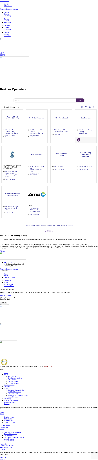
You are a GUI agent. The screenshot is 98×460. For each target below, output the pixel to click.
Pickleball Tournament (14, 392)
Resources (3, 449)
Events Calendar (40, 225)
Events (6, 388)
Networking (7, 16)
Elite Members (12, 380)
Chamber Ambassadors (15, 378)
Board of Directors (13, 376)
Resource (6, 404)
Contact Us (59, 225)
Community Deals (50, 225)
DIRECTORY (4, 427)
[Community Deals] (78, 141)
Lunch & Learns (13, 397)
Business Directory (30, 225)
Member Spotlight (13, 383)
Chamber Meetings (9, 385)
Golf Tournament (13, 393)
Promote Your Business (11, 400)
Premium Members (13, 381)
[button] (2, 107)
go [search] (81, 100)
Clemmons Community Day (16, 390)
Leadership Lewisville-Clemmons (18, 395)
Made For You (47, 366)
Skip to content (4, 1)
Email (5, 299)
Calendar (6, 14)
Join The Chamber (68, 225)
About (6, 374)
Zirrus (30, 205)
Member (2, 55)
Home (6, 373)
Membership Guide (10, 402)
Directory (7, 12)
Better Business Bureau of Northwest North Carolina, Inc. (12, 167)
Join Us (2, 251)
